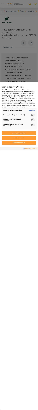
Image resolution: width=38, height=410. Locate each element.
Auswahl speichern (19, 137)
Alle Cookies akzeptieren (19, 133)
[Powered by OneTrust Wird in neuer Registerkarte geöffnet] (30, 149)
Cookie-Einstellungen (19, 142)
